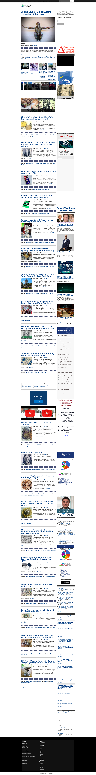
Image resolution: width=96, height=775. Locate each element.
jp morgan (42, 57)
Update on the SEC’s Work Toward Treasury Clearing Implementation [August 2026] (66, 654)
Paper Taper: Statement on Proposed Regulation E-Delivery (65, 698)
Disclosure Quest (24, 746)
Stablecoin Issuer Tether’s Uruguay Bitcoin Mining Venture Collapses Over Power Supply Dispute (37, 275)
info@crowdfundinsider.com (27, 753)
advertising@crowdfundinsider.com (30, 756)
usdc (54, 469)
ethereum (43, 266)
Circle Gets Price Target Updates (32, 452)
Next (54, 413)
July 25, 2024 (39, 387)
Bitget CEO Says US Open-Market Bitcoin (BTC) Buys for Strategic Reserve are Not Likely (37, 118)
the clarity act (26, 58)
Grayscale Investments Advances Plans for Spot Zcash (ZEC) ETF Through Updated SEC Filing (66, 534)
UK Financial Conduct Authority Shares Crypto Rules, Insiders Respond (49, 87)
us (50, 213)
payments (52, 345)
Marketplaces (28, 1)
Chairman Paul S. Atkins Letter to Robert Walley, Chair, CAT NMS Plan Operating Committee (65, 647)
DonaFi (36, 57)
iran (43, 319)
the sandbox (44, 372)
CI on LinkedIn (24, 761)
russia (30, 164)
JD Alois (45, 305)
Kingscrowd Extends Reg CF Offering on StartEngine (46, 110)
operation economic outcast (49, 319)
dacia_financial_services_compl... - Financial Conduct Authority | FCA (66, 717)
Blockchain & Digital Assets (42, 1)
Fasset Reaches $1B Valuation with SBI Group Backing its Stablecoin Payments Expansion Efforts (38, 328)
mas (42, 242)
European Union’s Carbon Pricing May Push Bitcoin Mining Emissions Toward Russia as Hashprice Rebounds (38, 144)
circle (47, 469)
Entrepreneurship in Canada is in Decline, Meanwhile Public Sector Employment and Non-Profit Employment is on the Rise (24, 85)
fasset (43, 345)
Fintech (50, 1)
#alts (44, 385)
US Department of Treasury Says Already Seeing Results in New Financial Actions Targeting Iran (37, 302)
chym (36, 213)
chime (34, 213)
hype (39, 57)
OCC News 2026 (63, 589)
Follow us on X (66, 582)
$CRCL (44, 469)
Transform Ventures (37, 58)
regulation (36, 629)
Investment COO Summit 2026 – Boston (68, 422)
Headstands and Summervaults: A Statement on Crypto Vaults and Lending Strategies (65, 674)
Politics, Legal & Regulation (44, 134)
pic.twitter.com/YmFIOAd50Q (39, 386)
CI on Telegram (24, 764)
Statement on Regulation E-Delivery (64, 693)
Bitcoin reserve (23, 136)
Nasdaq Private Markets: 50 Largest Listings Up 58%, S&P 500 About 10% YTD (32, 87)
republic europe (48, 444)
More (55, 1)
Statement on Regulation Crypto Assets (65, 628)
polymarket (52, 57)
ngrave (48, 57)
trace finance (31, 58)
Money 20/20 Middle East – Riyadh (67, 415)
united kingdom (29, 523)
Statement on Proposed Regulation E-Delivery (65, 704)
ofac (24, 495)
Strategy (41, 748)
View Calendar (65, 435)
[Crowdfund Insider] (27, 8)
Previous (23, 413)
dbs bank (51, 681)
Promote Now (38, 401)
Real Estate (41, 754)
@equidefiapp (31, 386)
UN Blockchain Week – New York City (68, 412)
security (53, 266)
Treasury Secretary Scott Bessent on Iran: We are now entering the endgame (37, 477)
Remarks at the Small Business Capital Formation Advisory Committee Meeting (65, 680)
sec (54, 57)
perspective (37, 136)
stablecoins (23, 347)
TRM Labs (25, 654)
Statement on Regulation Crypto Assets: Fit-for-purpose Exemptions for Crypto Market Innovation (65, 616)
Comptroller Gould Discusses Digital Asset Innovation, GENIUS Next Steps (65, 593)
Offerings (34, 1)
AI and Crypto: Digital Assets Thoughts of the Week (36, 13)
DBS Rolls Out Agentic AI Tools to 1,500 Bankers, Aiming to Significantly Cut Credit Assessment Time (38, 662)
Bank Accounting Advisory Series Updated (65, 602)
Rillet (47, 603)
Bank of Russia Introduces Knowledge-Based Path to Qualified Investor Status (37, 611)
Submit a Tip (42, 760)
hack (50, 550)
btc (29, 136)
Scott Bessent (27, 320)
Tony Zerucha (34, 45)
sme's (48, 242)
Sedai (22, 58)
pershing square (44, 189)
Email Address (59, 19)
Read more (60, 619)
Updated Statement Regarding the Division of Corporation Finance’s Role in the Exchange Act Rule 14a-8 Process (66, 640)
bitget (28, 136)
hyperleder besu (48, 266)
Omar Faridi (46, 121)
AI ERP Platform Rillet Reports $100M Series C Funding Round (36, 585)
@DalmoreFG (49, 385)
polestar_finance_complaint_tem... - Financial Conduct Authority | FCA (66, 727)
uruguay (22, 294)
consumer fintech (41, 213)
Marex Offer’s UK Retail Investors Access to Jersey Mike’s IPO (29, 110)
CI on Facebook (24, 760)
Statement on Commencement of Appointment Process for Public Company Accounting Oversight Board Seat (66, 633)
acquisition (35, 189)
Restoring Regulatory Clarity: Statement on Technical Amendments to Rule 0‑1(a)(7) (65, 667)
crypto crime (52, 653)
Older (23, 687)
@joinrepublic (25, 386)
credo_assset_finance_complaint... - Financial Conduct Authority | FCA (66, 712)
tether (52, 293)
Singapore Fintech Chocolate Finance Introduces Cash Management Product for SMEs (37, 221)
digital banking (46, 213)
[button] (30, 413)
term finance (53, 550)
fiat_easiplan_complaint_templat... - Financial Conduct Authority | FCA (66, 733)
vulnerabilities (23, 267)
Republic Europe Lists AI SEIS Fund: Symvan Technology (36, 423)
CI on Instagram (24, 763)
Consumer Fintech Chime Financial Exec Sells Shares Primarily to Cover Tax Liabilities (36, 197)
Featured (22, 1)
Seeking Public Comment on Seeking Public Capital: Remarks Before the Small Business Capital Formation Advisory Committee (66, 687)
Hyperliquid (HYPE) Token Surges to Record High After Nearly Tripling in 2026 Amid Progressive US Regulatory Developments (66, 529)
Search (72, 1)
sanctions (23, 320)
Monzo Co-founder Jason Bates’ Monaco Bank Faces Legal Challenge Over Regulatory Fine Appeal (36, 559)
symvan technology (24, 446)
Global (37, 163)
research (27, 164)
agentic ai (46, 681)
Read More (42, 129)
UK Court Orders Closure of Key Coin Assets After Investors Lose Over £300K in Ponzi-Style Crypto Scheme (37, 503)
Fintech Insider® (24, 744)
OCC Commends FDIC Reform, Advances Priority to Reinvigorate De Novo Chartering (66, 607)
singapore (45, 242)
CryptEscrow (32, 57)
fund (44, 444)
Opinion (37, 134)
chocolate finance (38, 242)
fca (53, 522)
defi (45, 550)
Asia (27, 242)
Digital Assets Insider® (25, 747)
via (48, 189)
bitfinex (28, 57)
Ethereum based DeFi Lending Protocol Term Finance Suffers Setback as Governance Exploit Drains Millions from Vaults (37, 532)
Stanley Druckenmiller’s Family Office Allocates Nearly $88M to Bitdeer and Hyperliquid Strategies (64, 540)
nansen (45, 57)
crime (48, 653)
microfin (46, 293)
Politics (41, 746)
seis (52, 444)
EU (21, 164)
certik (41, 266)
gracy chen (33, 136)
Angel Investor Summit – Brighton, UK (67, 427)
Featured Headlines (29, 56)
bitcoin (25, 57)
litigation (47, 576)
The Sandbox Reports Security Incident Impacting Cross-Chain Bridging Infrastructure (37, 354)
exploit (47, 550)
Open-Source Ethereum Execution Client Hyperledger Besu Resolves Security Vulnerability (37, 250)
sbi (54, 345)
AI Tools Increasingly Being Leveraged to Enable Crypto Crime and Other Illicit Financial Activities (37, 636)
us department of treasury (38, 495)
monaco (50, 576)
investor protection (31, 629)
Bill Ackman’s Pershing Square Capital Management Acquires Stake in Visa (38, 172)
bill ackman (39, 189)
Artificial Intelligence (36, 56)
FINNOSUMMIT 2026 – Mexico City (67, 430)
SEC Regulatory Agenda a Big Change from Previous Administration (41, 87)
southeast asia (51, 242)
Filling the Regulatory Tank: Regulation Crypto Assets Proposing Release (65, 623)
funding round (47, 345)
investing (25, 629)
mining (24, 164)
